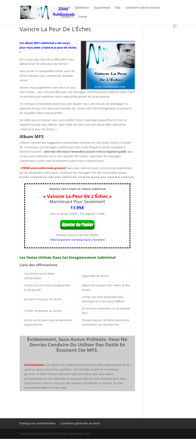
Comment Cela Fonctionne (142, 7)
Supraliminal (102, 7)
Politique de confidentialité (37, 423)
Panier (83, 16)
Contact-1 (67, 16)
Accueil (65, 7)
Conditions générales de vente (80, 423)
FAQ (117, 7)
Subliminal (82, 7)
